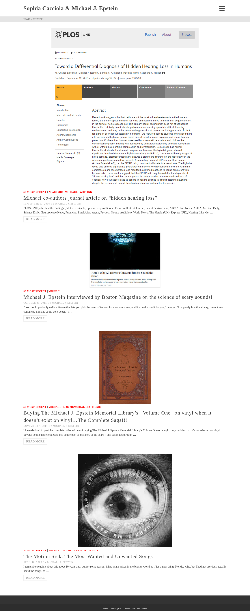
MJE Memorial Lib (76, 407)
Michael (71, 192)
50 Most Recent (34, 192)
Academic (55, 192)
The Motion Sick (86, 550)
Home (105, 609)
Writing (86, 192)
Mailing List (116, 609)
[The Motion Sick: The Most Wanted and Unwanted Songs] (125, 500)
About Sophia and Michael (136, 609)
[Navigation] (222, 8)
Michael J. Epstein (68, 203)
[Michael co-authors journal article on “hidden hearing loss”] (125, 108)
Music (96, 407)
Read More (35, 219)
